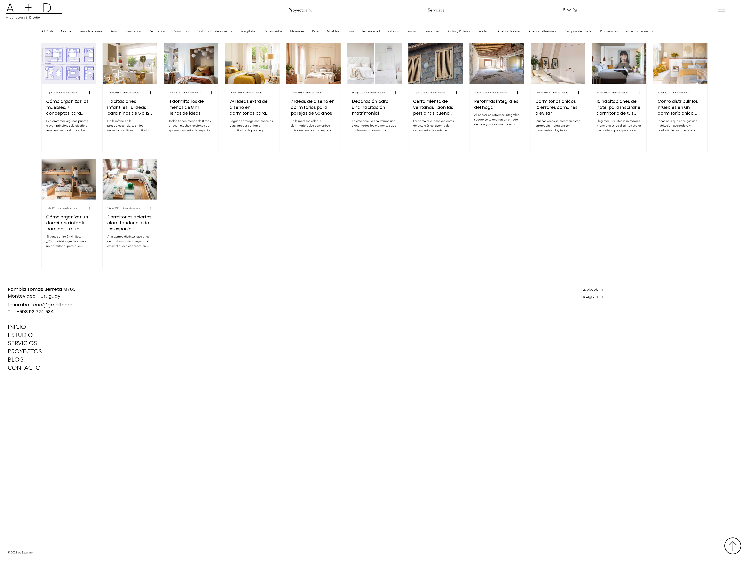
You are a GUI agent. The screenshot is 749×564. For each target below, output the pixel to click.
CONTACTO (24, 367)
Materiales (297, 31)
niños (350, 31)
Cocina (66, 31)
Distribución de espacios (214, 31)
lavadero (484, 31)
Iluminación (133, 31)
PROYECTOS (25, 351)
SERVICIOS (22, 343)
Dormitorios (181, 31)
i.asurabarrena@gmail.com (40, 305)
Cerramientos (273, 31)
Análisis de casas (509, 31)
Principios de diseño (578, 31)
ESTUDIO (20, 335)
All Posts (47, 31)
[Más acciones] (90, 92)
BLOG (16, 359)
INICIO (17, 326)
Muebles (333, 31)
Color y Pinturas (459, 31)
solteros (393, 31)
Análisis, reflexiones (542, 31)
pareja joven (431, 31)
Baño (113, 31)
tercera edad (371, 31)
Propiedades (609, 31)
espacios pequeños (639, 31)
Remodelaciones (90, 31)
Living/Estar (248, 31)
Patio (315, 31)
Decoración (157, 31)
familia (411, 31)
